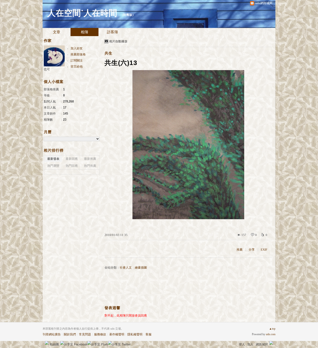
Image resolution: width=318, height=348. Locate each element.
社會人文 (126, 267)
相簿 (84, 32)
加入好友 (77, 48)
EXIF (264, 249)
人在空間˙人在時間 (82, 13)
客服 (148, 334)
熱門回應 (72, 165)
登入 (242, 344)
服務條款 (100, 334)
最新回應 (72, 158)
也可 (47, 69)
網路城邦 (262, 344)
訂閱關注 (77, 60)
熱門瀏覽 (53, 165)
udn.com (270, 334)
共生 (108, 53)
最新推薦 (90, 158)
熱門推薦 (90, 165)
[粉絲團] (47, 343)
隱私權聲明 (134, 334)
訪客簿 (112, 32)
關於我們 (70, 334)
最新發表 (53, 158)
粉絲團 (54, 344)
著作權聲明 (116, 334)
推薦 (240, 249)
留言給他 (77, 66)
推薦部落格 (78, 54)
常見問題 (85, 334)
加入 (250, 344)
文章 (56, 32)
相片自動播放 (118, 41)
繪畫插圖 (141, 267)
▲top (272, 328)
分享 (252, 249)
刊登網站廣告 (52, 334)
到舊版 (127, 15)
